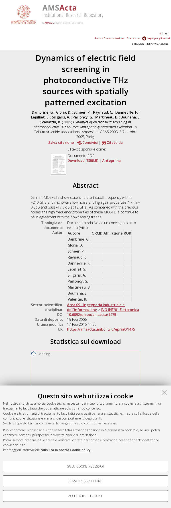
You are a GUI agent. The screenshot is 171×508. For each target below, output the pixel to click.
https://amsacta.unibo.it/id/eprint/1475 (101, 329)
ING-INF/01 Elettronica (120, 309)
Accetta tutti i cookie (85, 496)
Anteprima (111, 160)
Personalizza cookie (85, 481)
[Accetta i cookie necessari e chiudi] (164, 392)
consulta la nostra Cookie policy (66, 450)
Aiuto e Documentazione (109, 38)
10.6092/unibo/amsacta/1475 (91, 314)
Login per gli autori (158, 38)
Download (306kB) (82, 160)
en (166, 33)
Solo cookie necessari (85, 466)
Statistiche (133, 38)
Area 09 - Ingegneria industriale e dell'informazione (96, 307)
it (160, 33)
